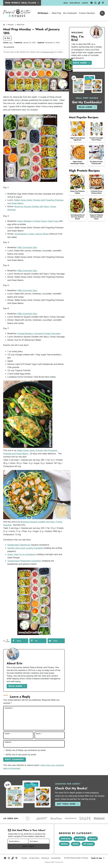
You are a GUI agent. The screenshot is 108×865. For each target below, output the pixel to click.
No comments (9, 47)
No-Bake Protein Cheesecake (96, 162)
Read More (15, 686)
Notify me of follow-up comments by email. (26, 750)
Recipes (11, 24)
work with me (75, 3)
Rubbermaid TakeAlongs (18, 545)
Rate (8, 38)
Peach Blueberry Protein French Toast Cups (38, 221)
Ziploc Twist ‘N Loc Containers (21, 554)
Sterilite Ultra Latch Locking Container (25, 548)
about (65, 3)
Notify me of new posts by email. (21, 754)
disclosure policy (48, 52)
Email (39, 734)
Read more (80, 62)
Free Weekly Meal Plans (20, 2)
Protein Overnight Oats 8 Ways (96, 139)
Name (7, 734)
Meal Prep (20, 24)
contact (85, 3)
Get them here (66, 803)
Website (8, 742)
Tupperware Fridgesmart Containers (24, 561)
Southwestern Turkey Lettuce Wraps (32, 234)
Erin (10, 43)
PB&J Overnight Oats (27, 247)
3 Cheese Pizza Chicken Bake (96, 192)
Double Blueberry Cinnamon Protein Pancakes (39, 333)
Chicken (64, 843)
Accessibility (55, 858)
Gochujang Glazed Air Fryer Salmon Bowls (77, 217)
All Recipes (88, 843)
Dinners (92, 838)
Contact (24, 858)
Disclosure (45, 858)
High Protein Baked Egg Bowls (77, 139)
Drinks (76, 843)
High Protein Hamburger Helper (77, 162)
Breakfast (79, 838)
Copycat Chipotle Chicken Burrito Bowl (96, 217)
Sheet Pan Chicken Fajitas (77, 192)
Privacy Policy (34, 858)
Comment (9, 708)
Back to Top (96, 858)
